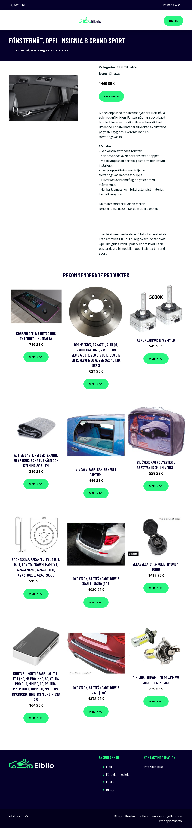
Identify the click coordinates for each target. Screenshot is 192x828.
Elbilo (110, 782)
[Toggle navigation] (14, 20)
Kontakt (130, 816)
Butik (173, 20)
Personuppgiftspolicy (167, 816)
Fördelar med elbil (118, 775)
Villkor (144, 816)
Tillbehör (130, 67)
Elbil (120, 67)
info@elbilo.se (171, 5)
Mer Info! (111, 96)
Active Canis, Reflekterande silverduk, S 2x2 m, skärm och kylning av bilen (36, 460)
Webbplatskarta (170, 821)
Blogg (110, 790)
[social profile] (23, 5)
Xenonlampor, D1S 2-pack (156, 340)
